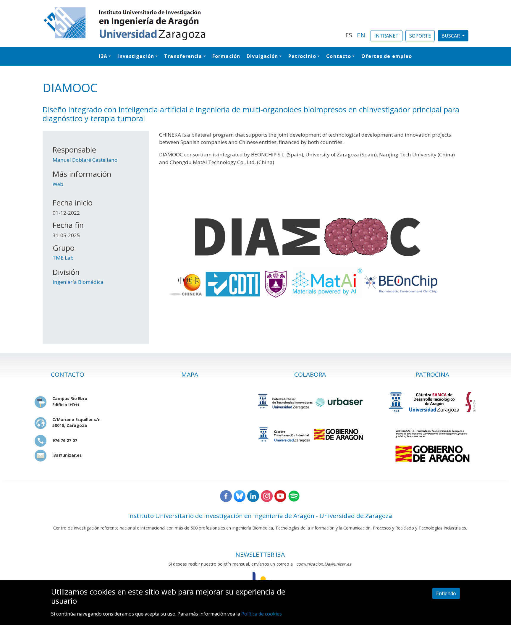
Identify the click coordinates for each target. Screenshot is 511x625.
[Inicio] (190, 23)
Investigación (135, 56)
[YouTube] (280, 495)
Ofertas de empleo (386, 56)
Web (58, 184)
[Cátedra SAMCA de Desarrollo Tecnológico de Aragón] (432, 402)
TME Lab (63, 257)
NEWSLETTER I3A (260, 554)
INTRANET (386, 36)
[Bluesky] (239, 495)
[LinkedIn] (253, 495)
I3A (103, 56)
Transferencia (183, 56)
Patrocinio (302, 56)
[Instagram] (267, 495)
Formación (226, 56)
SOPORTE (420, 36)
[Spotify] (294, 495)
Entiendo (446, 593)
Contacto (338, 56)
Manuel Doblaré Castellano (85, 159)
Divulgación (262, 56)
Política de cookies (261, 613)
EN (361, 35)
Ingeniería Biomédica (78, 282)
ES (348, 35)
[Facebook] (226, 495)
